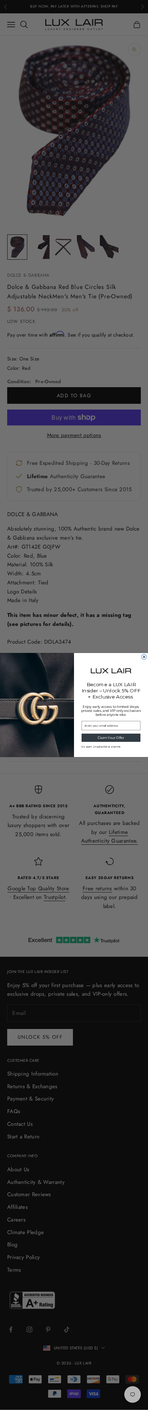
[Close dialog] (144, 656)
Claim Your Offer (111, 738)
